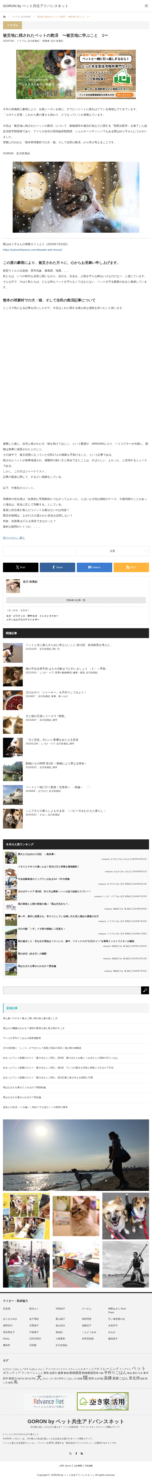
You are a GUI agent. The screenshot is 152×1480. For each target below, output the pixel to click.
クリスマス (61, 1369)
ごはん (15, 1369)
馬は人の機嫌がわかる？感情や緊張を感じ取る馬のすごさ (34, 1028)
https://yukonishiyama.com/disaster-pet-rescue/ (32, 249)
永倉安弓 (113, 1325)
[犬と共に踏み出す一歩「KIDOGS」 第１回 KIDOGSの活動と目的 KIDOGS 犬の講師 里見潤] (26, 1216)
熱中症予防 (30, 1378)
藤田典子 (113, 1338)
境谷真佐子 (9, 1332)
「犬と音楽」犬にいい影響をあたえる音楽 (52, 739)
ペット (139, 1368)
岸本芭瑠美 (88, 1338)
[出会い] (125, 1264)
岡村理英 (86, 1319)
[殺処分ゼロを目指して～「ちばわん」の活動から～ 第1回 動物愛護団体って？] (125, 1216)
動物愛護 (75, 1372)
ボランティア (12, 1372)
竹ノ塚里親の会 (116, 1319)
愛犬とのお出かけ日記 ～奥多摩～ (37, 854)
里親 (142, 1378)
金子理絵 (34, 1319)
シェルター (81, 1369)
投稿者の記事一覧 (76, 600)
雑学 (55, 720)
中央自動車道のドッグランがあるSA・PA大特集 (44, 879)
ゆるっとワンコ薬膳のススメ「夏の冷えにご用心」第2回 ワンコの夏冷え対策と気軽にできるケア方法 (58, 1067)
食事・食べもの (59, 696)
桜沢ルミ (34, 1308)
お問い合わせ (65, 1466)
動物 (66, 1372)
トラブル (21, 40)
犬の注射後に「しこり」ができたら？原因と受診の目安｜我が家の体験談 (42, 1048)
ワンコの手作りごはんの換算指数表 (22, 1038)
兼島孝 (6, 1345)
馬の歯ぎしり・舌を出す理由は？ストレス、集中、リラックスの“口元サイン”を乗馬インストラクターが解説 (76, 941)
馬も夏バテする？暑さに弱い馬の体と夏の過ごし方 (30, 1018)
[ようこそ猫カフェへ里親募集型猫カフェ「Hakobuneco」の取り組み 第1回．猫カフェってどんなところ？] (76, 1216)
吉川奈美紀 (33, 40)
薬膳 (108, 1378)
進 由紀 (127, 909)
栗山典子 (60, 1319)
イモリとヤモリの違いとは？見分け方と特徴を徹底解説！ (49, 866)
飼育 (10, 1382)
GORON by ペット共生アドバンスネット (76, 1421)
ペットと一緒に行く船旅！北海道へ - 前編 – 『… (59, 787)
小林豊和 (60, 1338)
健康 (60, 1372)
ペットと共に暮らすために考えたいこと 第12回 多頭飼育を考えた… (69, 645)
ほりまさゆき (10, 1319)
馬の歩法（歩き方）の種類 (32, 953)
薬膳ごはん (120, 1378)
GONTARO (35, 1338)
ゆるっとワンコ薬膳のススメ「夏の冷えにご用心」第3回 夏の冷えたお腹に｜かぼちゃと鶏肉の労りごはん (60, 1057)
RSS (81, 1453)
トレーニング (109, 1368)
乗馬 (46, 1372)
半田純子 (60, 1308)
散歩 (129, 1373)
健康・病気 (79, 672)
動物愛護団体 (90, 1372)
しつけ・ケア (47, 672)
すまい (43, 814)
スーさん (86, 1308)
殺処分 (13, 1378)
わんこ (41, 1369)
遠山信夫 (60, 1325)
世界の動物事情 (63, 672)
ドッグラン (125, 1369)
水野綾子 (34, 1325)
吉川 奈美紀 (57, 40)
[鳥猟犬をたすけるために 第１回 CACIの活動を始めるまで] (76, 1264)
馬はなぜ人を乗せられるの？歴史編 (37, 966)
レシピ (39, 1373)
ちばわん (33, 1369)
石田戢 (32, 1345)
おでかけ (43, 791)
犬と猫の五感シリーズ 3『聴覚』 (46, 716)
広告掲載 (89, 1466)
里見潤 (6, 1308)
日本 (140, 1373)
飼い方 (56, 649)
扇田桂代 (7, 1325)
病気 (91, 1378)
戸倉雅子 (34, 1332)
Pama (6, 1338)
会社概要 (78, 1466)
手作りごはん (115, 1372)
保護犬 (53, 1372)
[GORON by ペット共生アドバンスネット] (35, 6)
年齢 (101, 1373)
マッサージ (28, 1372)
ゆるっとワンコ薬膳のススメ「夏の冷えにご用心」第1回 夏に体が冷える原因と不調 (48, 1077)
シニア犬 (94, 1369)
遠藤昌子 (86, 1325)
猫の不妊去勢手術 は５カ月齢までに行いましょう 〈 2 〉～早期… (67, 668)
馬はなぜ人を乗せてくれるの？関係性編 (24, 1087)
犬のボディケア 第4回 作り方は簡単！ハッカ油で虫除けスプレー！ (54, 891)
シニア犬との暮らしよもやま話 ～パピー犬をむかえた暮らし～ (66, 810)
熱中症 (21, 1378)
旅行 (135, 1372)
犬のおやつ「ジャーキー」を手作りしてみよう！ (56, 692)
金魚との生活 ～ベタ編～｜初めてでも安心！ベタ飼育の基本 (35, 1107)
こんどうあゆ (89, 1332)
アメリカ (50, 1369)
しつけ (24, 1368)
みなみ (127, 859)
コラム (71, 1369)
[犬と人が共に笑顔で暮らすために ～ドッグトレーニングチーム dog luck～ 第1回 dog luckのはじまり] (76, 1155)
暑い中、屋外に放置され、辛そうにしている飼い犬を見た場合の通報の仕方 (58, 916)
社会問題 (99, 1378)
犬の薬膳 (78, 1378)
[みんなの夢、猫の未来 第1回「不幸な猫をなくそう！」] (26, 1264)
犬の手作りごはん (63, 1378)
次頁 (112, 550)
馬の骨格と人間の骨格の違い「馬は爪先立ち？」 (44, 904)
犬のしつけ (48, 1378)
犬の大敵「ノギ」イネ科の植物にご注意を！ (42, 928)
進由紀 (116, 909)
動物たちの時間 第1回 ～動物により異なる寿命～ (56, 763)
